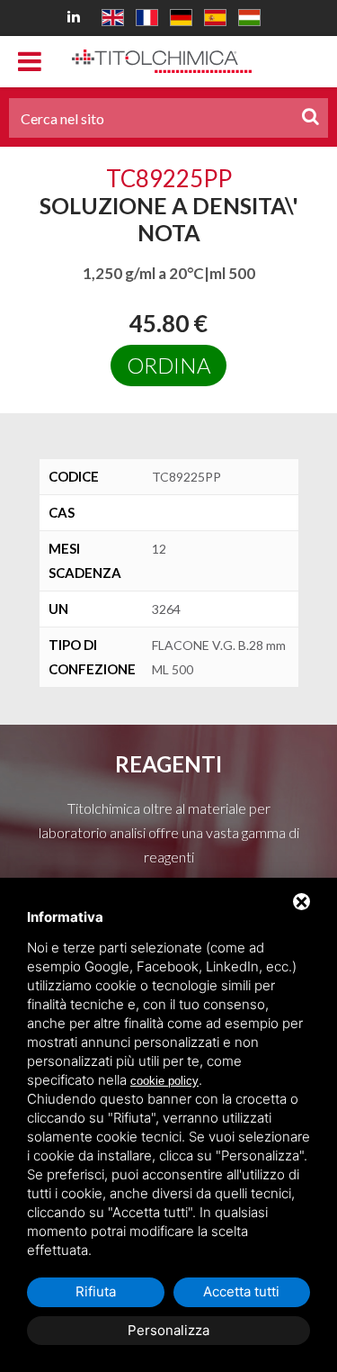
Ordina (168, 365)
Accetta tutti (241, 1291)
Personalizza (168, 1330)
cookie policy (164, 1081)
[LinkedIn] (76, 16)
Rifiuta (95, 1291)
